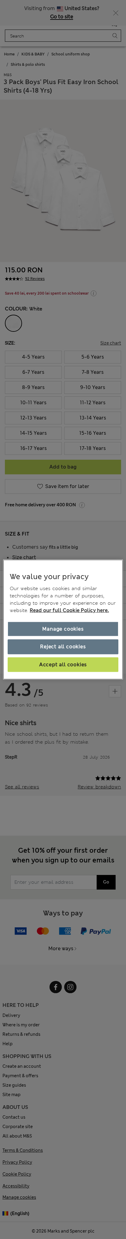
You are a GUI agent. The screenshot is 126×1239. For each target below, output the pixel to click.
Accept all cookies (63, 664)
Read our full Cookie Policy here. (69, 610)
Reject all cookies (63, 646)
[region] (63, 619)
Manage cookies (62, 629)
